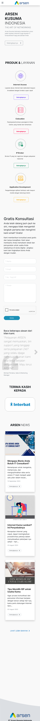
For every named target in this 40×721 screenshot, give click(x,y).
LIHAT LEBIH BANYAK (19, 631)
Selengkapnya (12, 43)
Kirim (12, 318)
